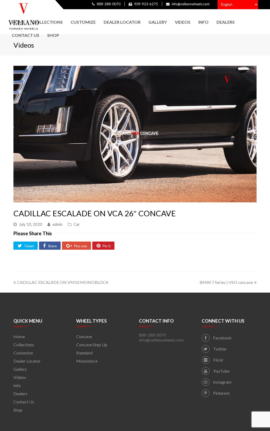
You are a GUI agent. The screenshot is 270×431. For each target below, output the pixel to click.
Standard (84, 352)
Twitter (219, 348)
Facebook (222, 337)
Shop (17, 409)
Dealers (20, 393)
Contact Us (23, 401)
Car (77, 224)
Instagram (222, 381)
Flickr (218, 359)
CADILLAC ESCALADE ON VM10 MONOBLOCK (63, 282)
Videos (19, 377)
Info (17, 385)
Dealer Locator (27, 360)
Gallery (20, 369)
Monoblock (87, 360)
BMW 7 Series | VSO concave (226, 282)
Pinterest (221, 392)
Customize (23, 352)
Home (19, 336)
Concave (84, 336)
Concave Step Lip (91, 344)
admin (57, 224)
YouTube (220, 370)
